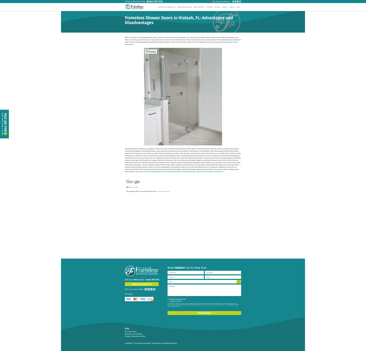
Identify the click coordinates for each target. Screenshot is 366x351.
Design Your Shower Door (166, 7)
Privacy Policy (131, 332)
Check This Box (175, 301)
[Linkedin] (238, 1)
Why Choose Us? (199, 7)
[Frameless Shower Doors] (142, 271)
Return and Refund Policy (135, 336)
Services (217, 7)
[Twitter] (236, 1)
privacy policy (174, 307)
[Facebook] (233, 1)
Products (209, 7)
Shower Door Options (184, 7)
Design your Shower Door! (142, 284)
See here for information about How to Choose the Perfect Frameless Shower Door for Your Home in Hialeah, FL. (180, 172)
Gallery (224, 7)
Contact (231, 7)
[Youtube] (240, 1)
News (238, 7)
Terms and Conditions (134, 334)
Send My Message (204, 313)
